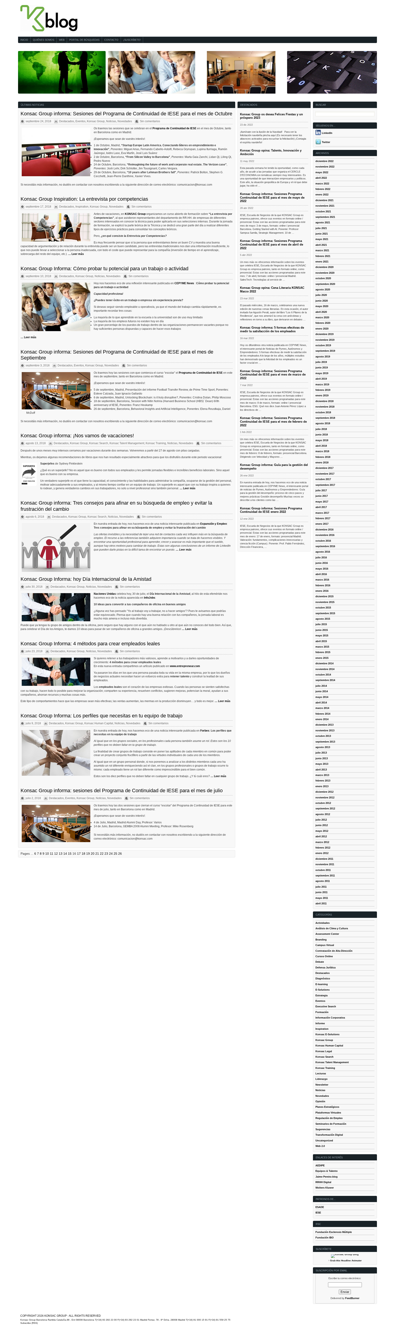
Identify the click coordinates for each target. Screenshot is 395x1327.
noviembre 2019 (324, 339)
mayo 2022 (321, 172)
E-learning (321, 984)
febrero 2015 (322, 652)
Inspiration (81, 206)
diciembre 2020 (324, 267)
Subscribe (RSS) (29, 1323)
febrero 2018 (322, 457)
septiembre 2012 (325, 808)
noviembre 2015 (324, 602)
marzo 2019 (322, 384)
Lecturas (320, 1073)
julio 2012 (321, 819)
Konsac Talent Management (126, 443)
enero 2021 (321, 261)
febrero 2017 (322, 518)
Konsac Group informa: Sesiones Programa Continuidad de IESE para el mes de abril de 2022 (271, 244)
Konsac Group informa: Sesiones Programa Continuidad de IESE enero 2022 (271, 510)
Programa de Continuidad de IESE (174, 128)
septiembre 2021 (325, 217)
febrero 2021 (322, 256)
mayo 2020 (321, 306)
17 (79, 853)
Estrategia (321, 995)
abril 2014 (321, 702)
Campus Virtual (324, 945)
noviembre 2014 (324, 669)
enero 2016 (321, 590)
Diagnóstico (322, 978)
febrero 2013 (322, 780)
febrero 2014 (322, 713)
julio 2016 (321, 557)
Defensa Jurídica (325, 967)
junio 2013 (321, 758)
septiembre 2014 (325, 680)
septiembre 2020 (325, 284)
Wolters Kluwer (324, 1187)
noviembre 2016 (324, 535)
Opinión (320, 1101)
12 (56, 853)
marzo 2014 (322, 708)
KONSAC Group (135, 214)
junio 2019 (321, 367)
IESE (318, 1212)
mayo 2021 (321, 239)
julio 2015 (321, 624)
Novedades (124, 121)
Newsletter (321, 1084)
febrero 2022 (322, 189)
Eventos (80, 121)
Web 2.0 (320, 1146)
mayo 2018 (321, 440)
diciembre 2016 (324, 529)
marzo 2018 (322, 451)
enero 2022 (321, 194)
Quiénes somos (43, 39)
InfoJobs (149, 597)
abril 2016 (321, 574)
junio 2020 (321, 300)
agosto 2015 (322, 618)
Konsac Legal (323, 1051)
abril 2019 (321, 378)
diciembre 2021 (324, 200)
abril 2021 (321, 244)
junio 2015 (321, 630)
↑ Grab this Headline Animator (345, 1260)
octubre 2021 (323, 211)
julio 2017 (321, 490)
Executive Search (325, 1006)
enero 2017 (321, 523)
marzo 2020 (322, 317)
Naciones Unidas (105, 593)
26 (120, 853)
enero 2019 (321, 395)
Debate (319, 961)
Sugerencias (322, 1129)
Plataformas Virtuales (328, 1112)
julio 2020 (321, 295)
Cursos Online (324, 956)
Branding (321, 939)
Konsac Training (156, 443)
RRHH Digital (323, 1182)
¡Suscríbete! (132, 39)
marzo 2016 (322, 579)
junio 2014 (321, 691)
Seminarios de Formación (330, 1123)
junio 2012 (321, 825)
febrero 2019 (322, 390)
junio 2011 (321, 892)
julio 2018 (321, 429)
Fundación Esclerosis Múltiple (333, 1232)
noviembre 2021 (324, 205)
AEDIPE (320, 1165)
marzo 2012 (322, 842)
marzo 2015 (322, 646)
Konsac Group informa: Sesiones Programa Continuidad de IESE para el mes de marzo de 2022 (273, 374)
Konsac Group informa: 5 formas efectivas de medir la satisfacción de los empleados (272, 329)
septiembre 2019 (325, 350)
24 (111, 853)
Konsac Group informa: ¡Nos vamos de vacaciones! (77, 435)
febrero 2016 (322, 585)
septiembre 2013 (325, 741)
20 (92, 853)
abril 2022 (321, 177)
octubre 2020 (323, 278)
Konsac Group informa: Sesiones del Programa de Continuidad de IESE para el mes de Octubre (126, 113)
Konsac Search (98, 443)
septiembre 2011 (325, 875)
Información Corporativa (330, 1017)
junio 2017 (321, 496)
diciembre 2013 (324, 724)
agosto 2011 (322, 881)
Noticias (111, 121)
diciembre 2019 (324, 334)
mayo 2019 (321, 373)
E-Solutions (322, 989)
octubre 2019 (323, 345)
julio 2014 (321, 685)
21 (97, 853)
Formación (321, 1012)
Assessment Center (327, 933)
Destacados (66, 121)
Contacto (111, 39)
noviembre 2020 (324, 272)
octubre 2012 (323, 803)
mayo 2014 (321, 697)
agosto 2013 (322, 747)
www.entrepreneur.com (185, 666)
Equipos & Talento (326, 1171)
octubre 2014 (323, 674)
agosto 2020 (322, 289)
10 (47, 853)
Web (61, 39)
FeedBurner (352, 1298)
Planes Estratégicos (327, 1106)
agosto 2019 (322, 356)
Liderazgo (321, 1079)
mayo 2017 (321, 501)
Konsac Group (96, 121)
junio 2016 (321, 563)
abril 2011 (321, 903)
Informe (320, 1023)
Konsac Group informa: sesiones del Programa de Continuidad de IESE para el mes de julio (122, 790)
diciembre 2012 (324, 791)
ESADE (319, 1207)
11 (51, 853)
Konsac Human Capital (98, 723)
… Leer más (76, 254)
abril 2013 (321, 769)
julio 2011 (321, 886)
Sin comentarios (150, 121)
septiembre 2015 (325, 613)
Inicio (24, 39)
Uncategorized (324, 1140)
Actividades (322, 923)
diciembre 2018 (324, 401)
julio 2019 (321, 362)
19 (88, 853)
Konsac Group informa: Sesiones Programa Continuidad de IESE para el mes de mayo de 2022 (272, 197)
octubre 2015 (323, 607)
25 (115, 853)
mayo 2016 (321, 568)
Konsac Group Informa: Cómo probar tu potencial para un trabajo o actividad (104, 268)
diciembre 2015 (324, 596)
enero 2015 (321, 658)
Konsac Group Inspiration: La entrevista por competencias (84, 199)
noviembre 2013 (324, 730)
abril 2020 (321, 312)
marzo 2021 (322, 250)
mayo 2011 (321, 898)
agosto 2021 (322, 222)
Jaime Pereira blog (326, 1176)
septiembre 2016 (325, 546)
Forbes (204, 730)
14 (65, 853)
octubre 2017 (323, 479)
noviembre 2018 (324, 406)
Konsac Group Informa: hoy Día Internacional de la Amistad (86, 579)
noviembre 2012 (324, 797)
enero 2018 (321, 462)
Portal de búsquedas (84, 39)
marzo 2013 (322, 775)
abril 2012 (321, 836)
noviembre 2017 (324, 473)
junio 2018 (321, 434)
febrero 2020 (322, 323)
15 (70, 853)
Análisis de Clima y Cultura (331, 928)
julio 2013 (321, 752)
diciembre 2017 (324, 468)
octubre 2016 (323, 540)
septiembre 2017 (325, 485)
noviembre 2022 (324, 166)
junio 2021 (321, 233)
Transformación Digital (329, 1134)
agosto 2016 (322, 551)
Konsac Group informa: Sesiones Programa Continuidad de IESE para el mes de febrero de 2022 (273, 421)
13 (60, 853)
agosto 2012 (322, 814)
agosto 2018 (322, 423)
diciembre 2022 (324, 161)
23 (106, 853)
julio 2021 (321, 228)
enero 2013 (321, 786)
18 (83, 853)
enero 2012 (321, 853)
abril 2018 (321, 445)
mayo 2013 (321, 763)
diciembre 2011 (324, 858)
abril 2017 (321, 507)
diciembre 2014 (324, 663)
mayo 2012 (321, 831)
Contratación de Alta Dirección (333, 950)
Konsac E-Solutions (327, 1034)
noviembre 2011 (324, 864)
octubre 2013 (323, 736)
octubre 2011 (323, 870)
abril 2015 (321, 641)
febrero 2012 (322, 847)
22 (102, 853)
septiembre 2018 (325, 417)
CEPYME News (184, 283)
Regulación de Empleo (329, 1118)
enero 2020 (321, 328)
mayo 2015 (321, 635)
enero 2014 (321, 719)
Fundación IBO (324, 1237)
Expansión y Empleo (213, 523)
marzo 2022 (322, 183)
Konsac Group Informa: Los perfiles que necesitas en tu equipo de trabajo (101, 716)
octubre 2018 (323, 412)
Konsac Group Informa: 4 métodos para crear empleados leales (90, 643)
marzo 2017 (322, 512)
